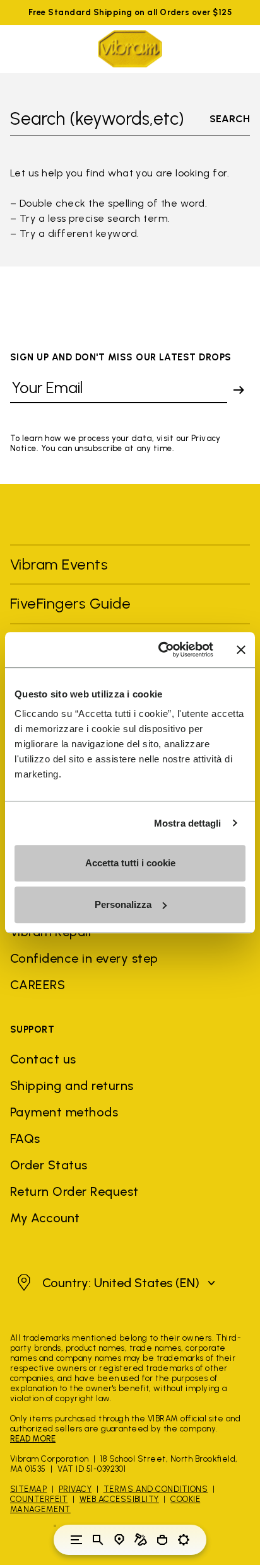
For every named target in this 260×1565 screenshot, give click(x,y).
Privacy (75, 1489)
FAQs (25, 1138)
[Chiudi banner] (241, 649)
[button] (114, 1283)
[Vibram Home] (130, 48)
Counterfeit (39, 1499)
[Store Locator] (119, 1539)
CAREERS (37, 984)
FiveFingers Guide (72, 603)
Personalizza (123, 904)
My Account (45, 1217)
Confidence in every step (84, 958)
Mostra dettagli (188, 823)
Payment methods (64, 1112)
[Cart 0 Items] (162, 1539)
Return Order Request (74, 1191)
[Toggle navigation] (76, 1539)
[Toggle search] (97, 1539)
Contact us (43, 1059)
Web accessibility (119, 1499)
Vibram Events (58, 564)
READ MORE (33, 1438)
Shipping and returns (72, 1085)
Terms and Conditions (155, 1489)
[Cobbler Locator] (140, 1539)
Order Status (49, 1164)
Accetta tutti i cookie (130, 862)
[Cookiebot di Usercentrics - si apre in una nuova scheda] (161, 649)
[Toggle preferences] (183, 1539)
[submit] (238, 390)
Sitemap (28, 1489)
